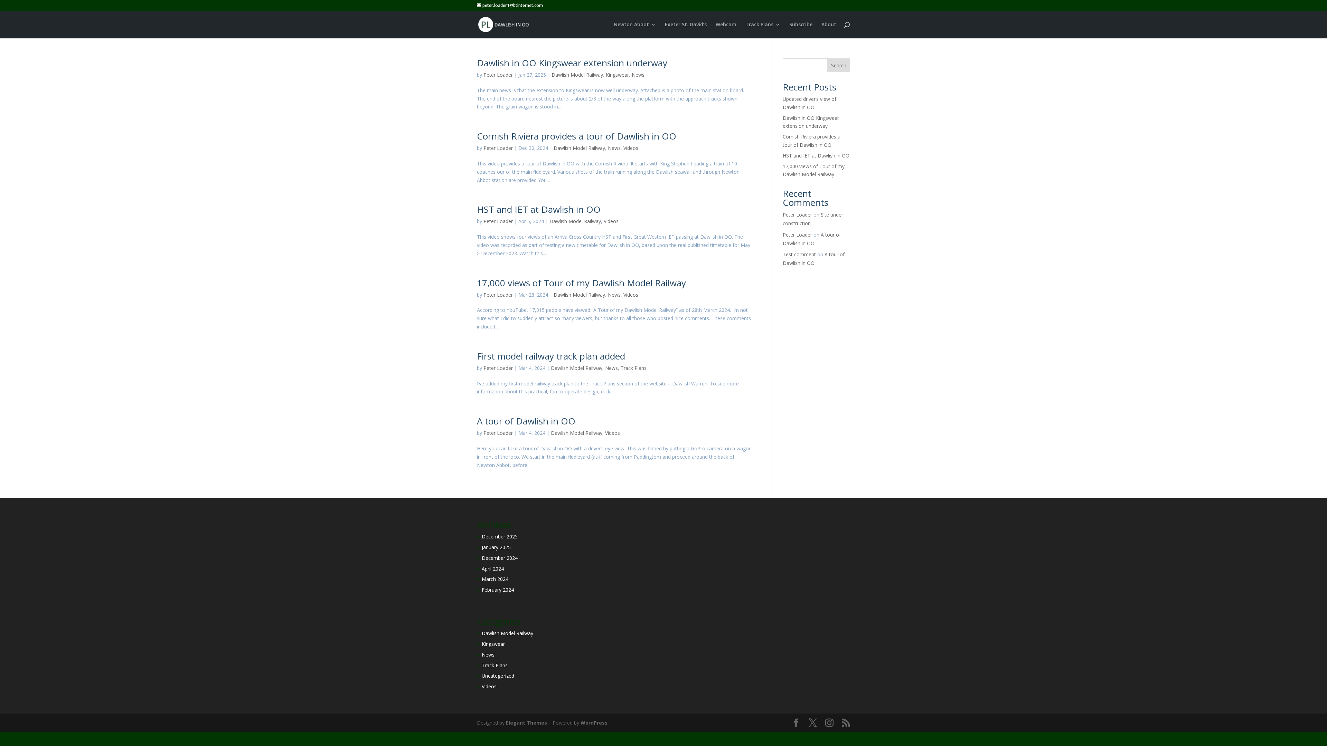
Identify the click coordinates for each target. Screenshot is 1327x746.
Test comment (799, 254)
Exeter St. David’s (686, 25)
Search (838, 65)
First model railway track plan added (551, 356)
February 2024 (498, 589)
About (828, 25)
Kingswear (617, 74)
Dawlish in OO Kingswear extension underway (572, 63)
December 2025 (500, 536)
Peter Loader (498, 74)
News (638, 74)
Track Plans (759, 25)
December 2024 (500, 558)
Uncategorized (498, 675)
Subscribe (800, 25)
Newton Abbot (631, 25)
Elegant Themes (526, 722)
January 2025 (496, 547)
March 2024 (495, 579)
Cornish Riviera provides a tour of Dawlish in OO (576, 136)
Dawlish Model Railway (577, 74)
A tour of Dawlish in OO (526, 421)
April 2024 (493, 568)
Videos (630, 148)
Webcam (726, 25)
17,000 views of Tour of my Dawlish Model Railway (581, 283)
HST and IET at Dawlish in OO (539, 209)
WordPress (594, 722)
